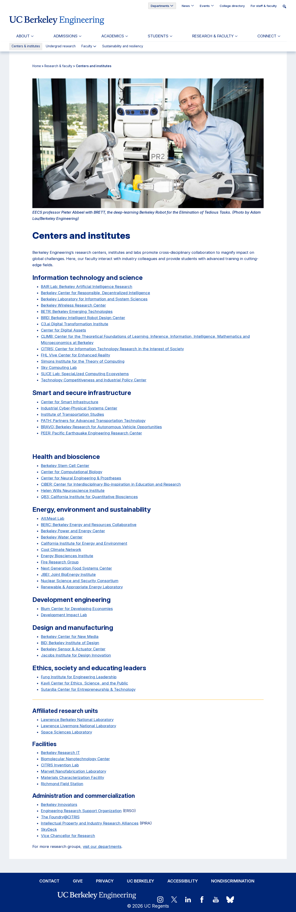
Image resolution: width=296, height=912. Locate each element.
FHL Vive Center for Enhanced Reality (75, 355)
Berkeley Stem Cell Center (65, 465)
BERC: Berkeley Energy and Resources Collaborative (88, 524)
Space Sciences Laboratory (66, 732)
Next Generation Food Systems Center (76, 568)
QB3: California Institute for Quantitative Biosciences (89, 496)
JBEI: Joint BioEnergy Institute (68, 574)
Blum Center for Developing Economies (77, 608)
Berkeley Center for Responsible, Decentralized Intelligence (95, 292)
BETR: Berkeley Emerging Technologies (77, 311)
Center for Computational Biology (71, 471)
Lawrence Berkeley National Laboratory (77, 719)
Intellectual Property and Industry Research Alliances (90, 823)
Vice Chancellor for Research (68, 835)
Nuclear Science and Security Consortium (79, 580)
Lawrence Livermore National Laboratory (78, 726)
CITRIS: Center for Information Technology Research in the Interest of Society (112, 349)
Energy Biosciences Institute (67, 555)
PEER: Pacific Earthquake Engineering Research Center (91, 433)
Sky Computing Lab (59, 367)
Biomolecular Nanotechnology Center (75, 759)
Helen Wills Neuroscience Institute (73, 490)
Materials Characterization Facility (72, 777)
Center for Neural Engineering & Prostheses (81, 478)
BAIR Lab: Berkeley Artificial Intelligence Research (86, 286)
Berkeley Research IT (60, 752)
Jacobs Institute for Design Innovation (76, 655)
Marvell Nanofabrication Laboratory (73, 771)
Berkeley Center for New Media (70, 636)
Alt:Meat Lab (52, 518)
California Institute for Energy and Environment (84, 543)
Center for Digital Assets (63, 330)
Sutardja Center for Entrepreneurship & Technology (88, 689)
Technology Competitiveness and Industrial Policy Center (93, 380)
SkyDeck (49, 829)
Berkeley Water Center (62, 537)
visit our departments (102, 846)
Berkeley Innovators (59, 804)
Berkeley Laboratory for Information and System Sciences (94, 299)
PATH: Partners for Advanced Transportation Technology (93, 420)
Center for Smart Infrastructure (69, 402)
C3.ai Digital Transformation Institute (74, 324)
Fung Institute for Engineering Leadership (79, 677)
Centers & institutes (26, 46)
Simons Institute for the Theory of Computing (82, 361)
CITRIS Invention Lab (60, 765)
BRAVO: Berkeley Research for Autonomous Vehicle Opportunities (101, 427)
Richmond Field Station (62, 783)
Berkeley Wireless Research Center (73, 305)
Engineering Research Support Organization (81, 810)
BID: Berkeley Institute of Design (70, 642)
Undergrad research (61, 46)
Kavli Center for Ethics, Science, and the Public (84, 683)
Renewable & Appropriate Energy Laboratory (82, 587)
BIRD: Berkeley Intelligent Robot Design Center (83, 317)
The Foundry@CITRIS (60, 817)
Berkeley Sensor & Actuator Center (73, 649)
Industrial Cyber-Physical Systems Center (79, 408)
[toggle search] (285, 6)
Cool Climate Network (61, 549)
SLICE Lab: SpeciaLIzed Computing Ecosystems (85, 373)
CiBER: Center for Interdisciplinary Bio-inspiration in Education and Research (111, 484)
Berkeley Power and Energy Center (73, 531)
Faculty (86, 46)
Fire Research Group (60, 562)
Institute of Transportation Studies (72, 414)
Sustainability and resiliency (122, 46)
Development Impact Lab (64, 615)
